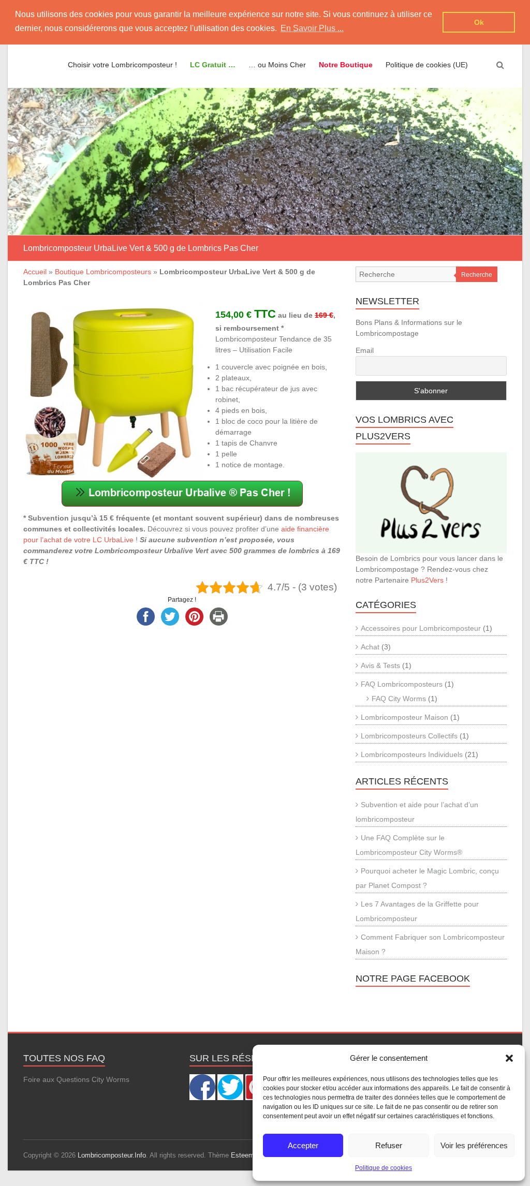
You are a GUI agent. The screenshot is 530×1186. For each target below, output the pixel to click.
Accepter (303, 1145)
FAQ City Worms (399, 698)
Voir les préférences (474, 1145)
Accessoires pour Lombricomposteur (421, 628)
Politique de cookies (383, 1168)
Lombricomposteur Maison (404, 717)
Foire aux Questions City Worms (76, 1079)
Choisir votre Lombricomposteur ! (122, 65)
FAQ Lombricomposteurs (402, 684)
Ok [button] (479, 22)
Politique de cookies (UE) (427, 65)
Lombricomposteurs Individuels (412, 754)
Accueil (35, 272)
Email (365, 350)
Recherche (476, 274)
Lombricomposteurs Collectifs (409, 736)
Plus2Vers (427, 580)
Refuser (388, 1145)
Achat (370, 647)
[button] (509, 1058)
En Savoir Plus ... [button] (312, 28)
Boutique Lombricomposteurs (103, 272)
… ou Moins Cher (277, 65)
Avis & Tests (380, 665)
